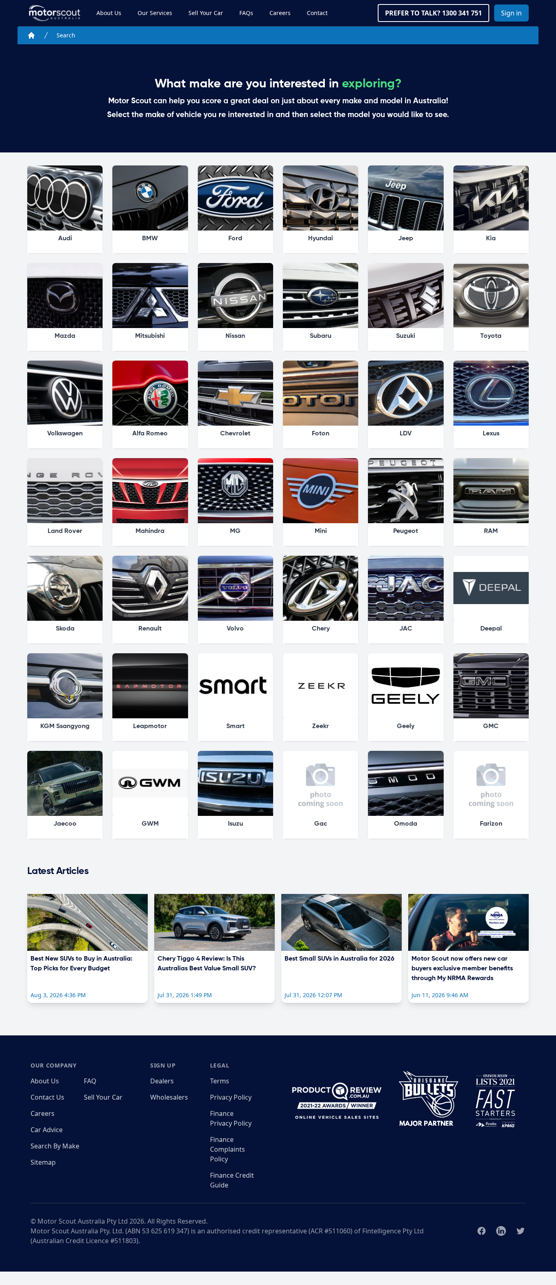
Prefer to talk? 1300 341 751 (433, 13)
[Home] (31, 35)
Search (66, 35)
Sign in (511, 13)
